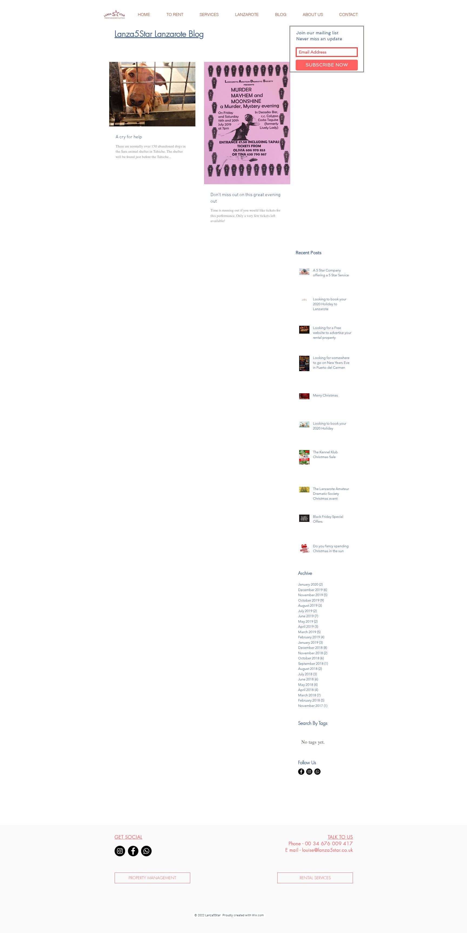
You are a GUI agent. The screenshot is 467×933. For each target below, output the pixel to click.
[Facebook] (133, 851)
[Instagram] (120, 851)
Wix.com (258, 915)
